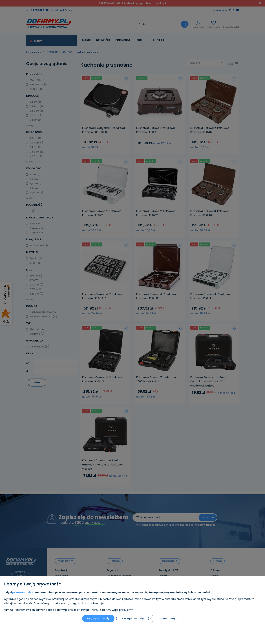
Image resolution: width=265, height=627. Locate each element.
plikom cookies (22, 592)
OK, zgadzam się (98, 618)
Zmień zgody (167, 618)
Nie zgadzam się (133, 618)
